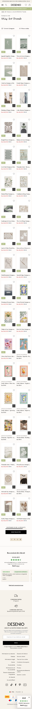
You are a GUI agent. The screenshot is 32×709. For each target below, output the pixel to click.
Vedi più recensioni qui (16, 585)
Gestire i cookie (21, 674)
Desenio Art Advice (22, 653)
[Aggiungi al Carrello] (13, 51)
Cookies (19, 665)
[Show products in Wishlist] (26, 5)
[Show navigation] (2, 5)
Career (13, 662)
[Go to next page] (20, 539)
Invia (16, 643)
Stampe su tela (11, 12)
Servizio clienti (21, 656)
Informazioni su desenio (8, 653)
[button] (24, 702)
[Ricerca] (6, 5)
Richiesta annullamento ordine (23, 671)
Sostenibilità (11, 665)
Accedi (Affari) (11, 680)
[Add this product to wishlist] (13, 35)
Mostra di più (16, 532)
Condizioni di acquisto (23, 662)
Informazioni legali (10, 659)
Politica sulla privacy (22, 646)
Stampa (13, 656)
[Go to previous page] (11, 539)
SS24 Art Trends (21, 12)
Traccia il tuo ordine (22, 659)
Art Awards (12, 677)
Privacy (19, 668)
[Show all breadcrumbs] (3, 12)
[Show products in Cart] (29, 5)
